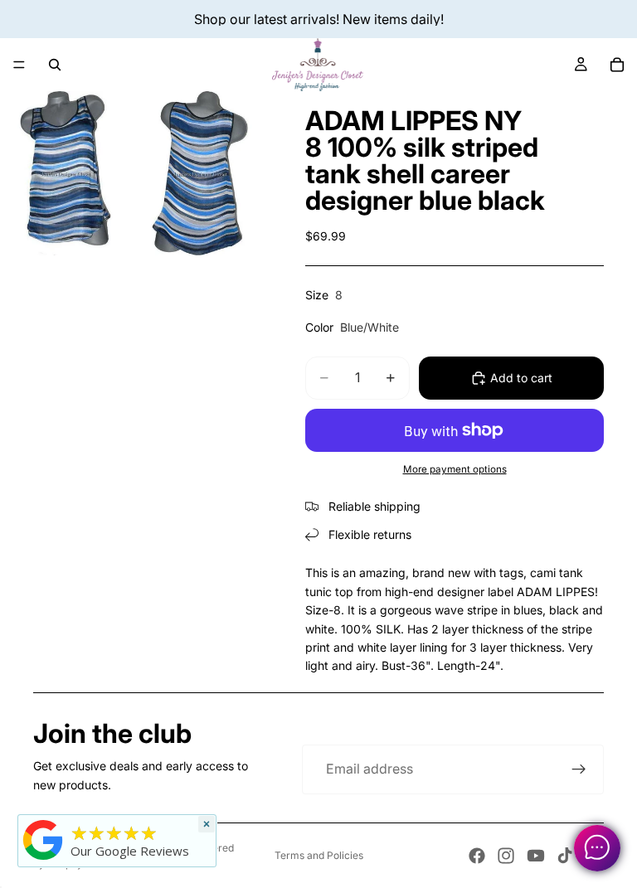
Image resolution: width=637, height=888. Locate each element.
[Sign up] (579, 769)
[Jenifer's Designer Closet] (43, 840)
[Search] (54, 64)
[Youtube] (536, 856)
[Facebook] (477, 856)
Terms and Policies (319, 855)
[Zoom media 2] (199, 173)
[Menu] (19, 65)
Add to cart (521, 378)
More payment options (455, 469)
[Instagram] (506, 856)
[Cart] (617, 64)
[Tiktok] (565, 856)
